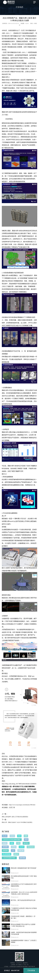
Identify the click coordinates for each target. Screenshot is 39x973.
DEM (26, 839)
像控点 (16, 854)
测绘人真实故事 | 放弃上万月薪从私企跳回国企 (15, 816)
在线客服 (32, 970)
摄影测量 (22, 858)
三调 (18, 843)
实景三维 (24, 30)
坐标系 (5, 843)
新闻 (12, 843)
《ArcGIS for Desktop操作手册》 (12, 839)
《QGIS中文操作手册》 (9, 858)
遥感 (19, 836)
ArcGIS (22, 847)
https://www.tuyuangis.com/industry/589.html (22, 805)
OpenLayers (31, 847)
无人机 (5, 836)
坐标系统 (5, 850)
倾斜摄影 (5, 847)
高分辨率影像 (6, 854)
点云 (17, 137)
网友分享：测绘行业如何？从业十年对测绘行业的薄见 (17, 822)
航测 (26, 836)
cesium (12, 836)
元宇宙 (14, 847)
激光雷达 (26, 843)
